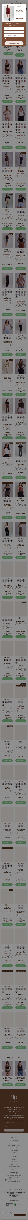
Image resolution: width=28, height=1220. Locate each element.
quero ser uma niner (14, 43)
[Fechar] (23, 5)
